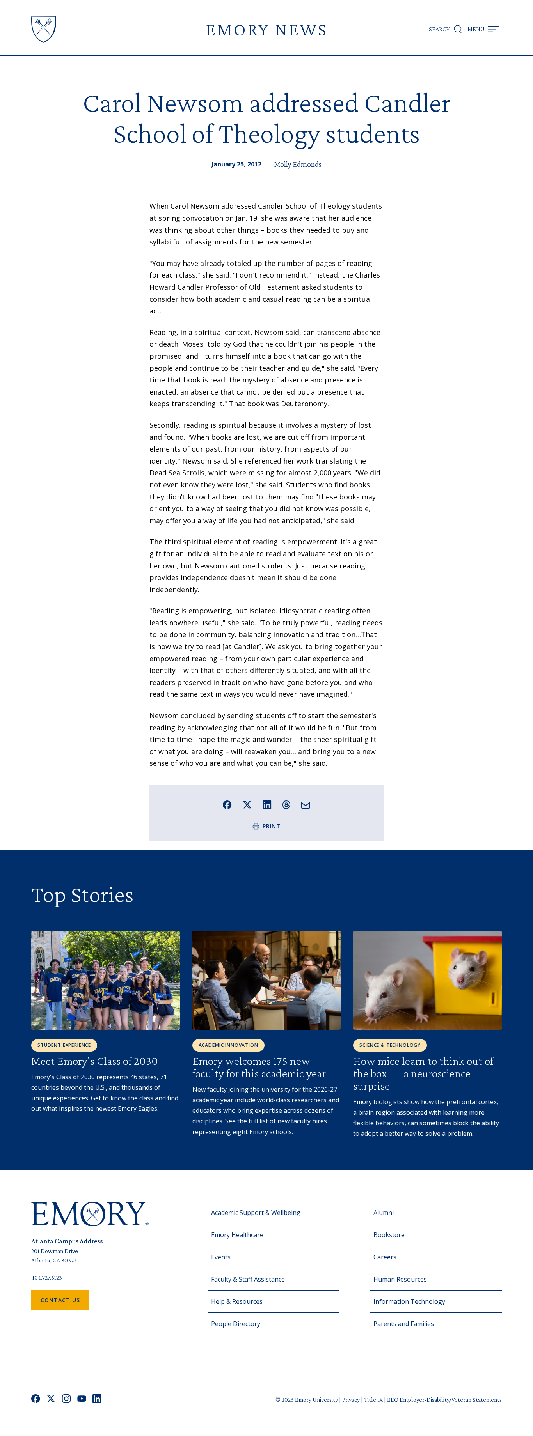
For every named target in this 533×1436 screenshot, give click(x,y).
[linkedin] (96, 1399)
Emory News (266, 29)
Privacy (351, 1399)
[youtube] (81, 1399)
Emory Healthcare (237, 1235)
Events (221, 1257)
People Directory (235, 1323)
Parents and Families (403, 1323)
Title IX (374, 1399)
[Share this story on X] (247, 805)
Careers (384, 1257)
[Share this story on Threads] (286, 805)
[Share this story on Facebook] (227, 805)
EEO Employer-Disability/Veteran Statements (444, 1399)
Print (272, 826)
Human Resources (400, 1279)
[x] (50, 1399)
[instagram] (66, 1399)
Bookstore (389, 1235)
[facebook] (35, 1399)
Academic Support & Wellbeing (255, 1212)
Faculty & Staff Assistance (248, 1279)
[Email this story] (305, 805)
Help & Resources (237, 1301)
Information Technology (409, 1301)
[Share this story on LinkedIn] (267, 805)
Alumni (383, 1212)
